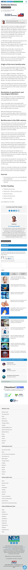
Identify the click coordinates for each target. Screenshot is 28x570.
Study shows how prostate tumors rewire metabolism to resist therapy (18, 285)
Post (3, 270)
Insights (3, 425)
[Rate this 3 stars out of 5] (14, 210)
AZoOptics (4, 516)
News (3, 416)
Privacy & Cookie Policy (7, 498)
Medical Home (5, 412)
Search (3, 485)
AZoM (3, 509)
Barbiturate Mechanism (9, 196)
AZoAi (3, 531)
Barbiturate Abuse (8, 193)
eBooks (3, 436)
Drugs (3, 434)
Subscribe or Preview (11, 364)
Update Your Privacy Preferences (14, 556)
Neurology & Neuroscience (13, 375)
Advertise (4, 492)
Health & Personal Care (7, 429)
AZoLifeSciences (5, 529)
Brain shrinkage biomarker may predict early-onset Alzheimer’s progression (17, 337)
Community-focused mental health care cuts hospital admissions (18, 328)
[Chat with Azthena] (25, 567)
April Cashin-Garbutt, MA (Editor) (18, 22)
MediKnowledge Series (7, 427)
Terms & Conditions (6, 496)
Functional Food (5, 414)
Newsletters (4, 487)
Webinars (4, 465)
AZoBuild (4, 527)
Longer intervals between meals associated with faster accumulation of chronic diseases (18, 278)
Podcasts (4, 440)
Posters (3, 438)
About (3, 481)
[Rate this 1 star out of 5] (9, 210)
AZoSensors (4, 520)
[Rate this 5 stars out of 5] (18, 210)
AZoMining (4, 523)
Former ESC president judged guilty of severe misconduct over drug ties (18, 351)
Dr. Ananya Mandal (14, 226)
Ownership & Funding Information (9, 503)
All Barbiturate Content (9, 189)
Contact (3, 494)
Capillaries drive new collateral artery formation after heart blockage (18, 301)
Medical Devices (5, 431)
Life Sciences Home (6, 449)
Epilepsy (9, 369)
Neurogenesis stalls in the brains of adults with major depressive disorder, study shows (18, 309)
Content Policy (5, 500)
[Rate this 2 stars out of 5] (12, 210)
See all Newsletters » (6, 381)
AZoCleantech (5, 514)
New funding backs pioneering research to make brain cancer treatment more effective (17, 321)
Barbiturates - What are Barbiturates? (13, 191)
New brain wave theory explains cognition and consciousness (17, 293)
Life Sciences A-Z (5, 456)
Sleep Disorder (10, 362)
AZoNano (4, 512)
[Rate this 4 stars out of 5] (16, 210)
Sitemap (3, 489)
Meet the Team (5, 483)
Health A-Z (4, 418)
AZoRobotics (4, 518)
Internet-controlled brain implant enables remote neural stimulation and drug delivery (18, 345)
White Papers (5, 420)
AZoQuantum (5, 525)
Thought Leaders (5, 423)
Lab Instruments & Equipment (8, 454)
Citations (4, 245)
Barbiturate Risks (8, 198)
